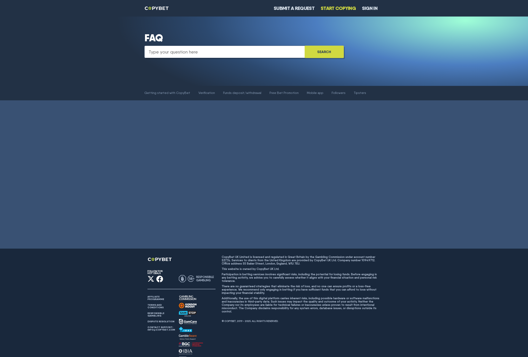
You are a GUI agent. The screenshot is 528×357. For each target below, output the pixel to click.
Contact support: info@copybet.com (161, 328)
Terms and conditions (155, 306)
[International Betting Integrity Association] (185, 351)
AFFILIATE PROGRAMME (155, 297)
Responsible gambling (155, 314)
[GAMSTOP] (188, 314)
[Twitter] (150, 278)
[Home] (157, 8)
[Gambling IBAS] (185, 329)
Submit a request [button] (294, 8)
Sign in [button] (369, 8)
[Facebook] (159, 278)
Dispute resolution (160, 321)
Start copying (338, 8)
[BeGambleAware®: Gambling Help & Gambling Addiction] (188, 337)
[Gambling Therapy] (188, 305)
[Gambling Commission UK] (188, 297)
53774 (226, 260)
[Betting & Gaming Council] (191, 344)
